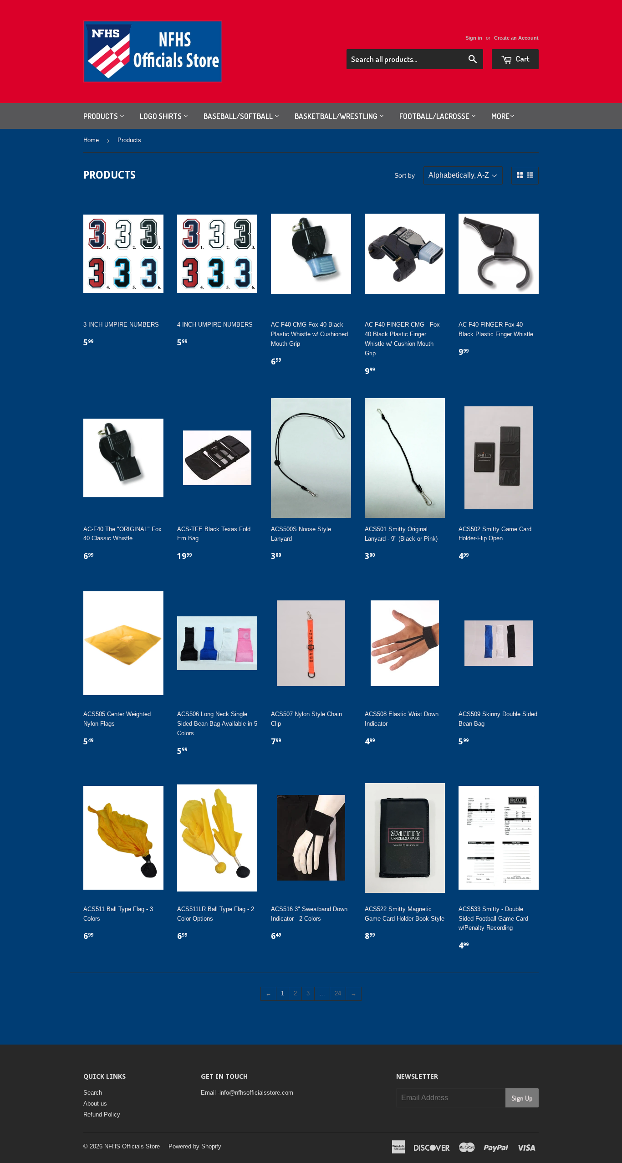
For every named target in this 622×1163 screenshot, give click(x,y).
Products (101, 116)
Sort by (404, 175)
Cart (522, 58)
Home (91, 140)
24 (338, 993)
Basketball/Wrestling (337, 116)
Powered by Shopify (194, 1146)
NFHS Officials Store (132, 1146)
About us (95, 1103)
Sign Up (522, 1098)
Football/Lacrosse (435, 116)
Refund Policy (101, 1114)
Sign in (473, 38)
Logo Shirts (161, 116)
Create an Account (516, 38)
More (500, 116)
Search (92, 1092)
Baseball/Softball (239, 116)
